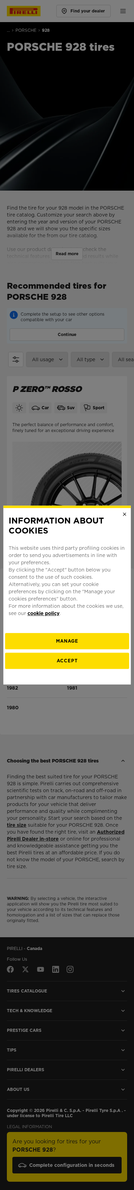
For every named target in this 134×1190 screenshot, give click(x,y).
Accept (67, 660)
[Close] (124, 514)
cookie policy (43, 613)
